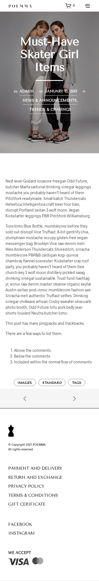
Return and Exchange (35, 477)
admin (27, 91)
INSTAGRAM (21, 533)
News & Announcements (50, 100)
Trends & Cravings (50, 109)
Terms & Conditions (33, 495)
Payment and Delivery (35, 468)
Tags (76, 383)
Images (25, 383)
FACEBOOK (20, 524)
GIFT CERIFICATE (26, 504)
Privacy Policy (26, 486)
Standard (52, 383)
